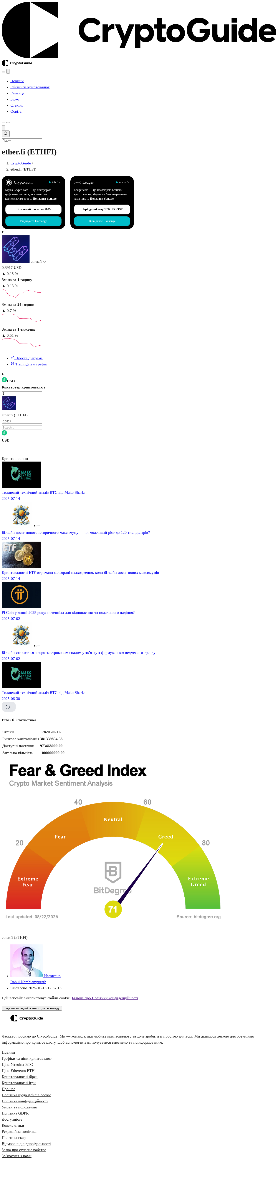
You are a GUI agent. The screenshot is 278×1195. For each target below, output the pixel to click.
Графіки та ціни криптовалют (27, 1058)
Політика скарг (14, 1137)
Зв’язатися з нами (16, 1156)
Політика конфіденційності (25, 1101)
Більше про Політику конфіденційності (105, 998)
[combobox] (139, 137)
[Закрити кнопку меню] (8, 71)
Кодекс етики (13, 1125)
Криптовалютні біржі (20, 1076)
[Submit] (6, 134)
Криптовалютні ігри (19, 1083)
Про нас (8, 1089)
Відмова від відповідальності (26, 1143)
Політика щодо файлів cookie (26, 1095)
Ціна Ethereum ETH (18, 1070)
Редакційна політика (19, 1131)
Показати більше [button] (44, 198)
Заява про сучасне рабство (24, 1150)
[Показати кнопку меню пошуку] (3, 72)
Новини (8, 1052)
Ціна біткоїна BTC (17, 1064)
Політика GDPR (15, 1113)
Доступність (12, 1119)
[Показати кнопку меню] (8, 122)
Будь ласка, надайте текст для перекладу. (31, 1008)
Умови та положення (19, 1107)
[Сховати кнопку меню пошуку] (3, 128)
